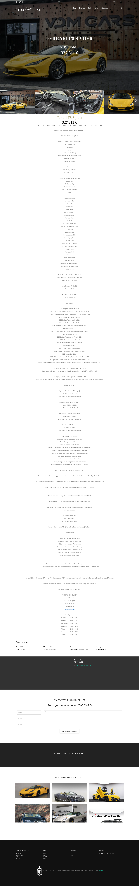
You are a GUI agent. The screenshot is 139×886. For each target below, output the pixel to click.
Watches (45, 858)
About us (104, 8)
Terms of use (19, 855)
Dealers (82, 8)
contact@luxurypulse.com (84, 665)
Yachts (45, 856)
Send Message (70, 731)
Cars (44, 853)
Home (44, 855)
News (96, 8)
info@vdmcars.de (69, 609)
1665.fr (101, 870)
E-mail (116, 1)
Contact (18, 858)
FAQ (17, 856)
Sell (89, 8)
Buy (74, 8)
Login (122, 1)
